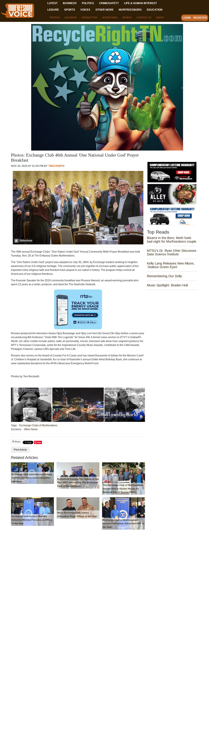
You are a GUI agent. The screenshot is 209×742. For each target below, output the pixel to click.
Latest (52, 3)
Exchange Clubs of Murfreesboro (38, 425)
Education (154, 9)
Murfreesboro (130, 9)
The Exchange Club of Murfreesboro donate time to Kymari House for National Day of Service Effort (123, 488)
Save (39, 442)
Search (127, 17)
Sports (69, 9)
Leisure (53, 9)
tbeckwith (56, 166)
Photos (55, 17)
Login (187, 17)
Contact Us (144, 17)
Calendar (70, 17)
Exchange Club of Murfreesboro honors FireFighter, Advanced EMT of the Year (123, 523)
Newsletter (89, 17)
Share (17, 441)
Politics (88, 3)
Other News (104, 9)
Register (200, 17)
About (160, 17)
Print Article (20, 449)
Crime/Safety (109, 3)
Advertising (109, 17)
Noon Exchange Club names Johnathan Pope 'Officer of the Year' (77, 514)
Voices (85, 9)
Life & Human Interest (140, 3)
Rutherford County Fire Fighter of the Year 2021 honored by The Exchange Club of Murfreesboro (78, 482)
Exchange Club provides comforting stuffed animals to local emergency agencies (32, 478)
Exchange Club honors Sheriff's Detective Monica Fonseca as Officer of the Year (32, 520)
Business (70, 3)
